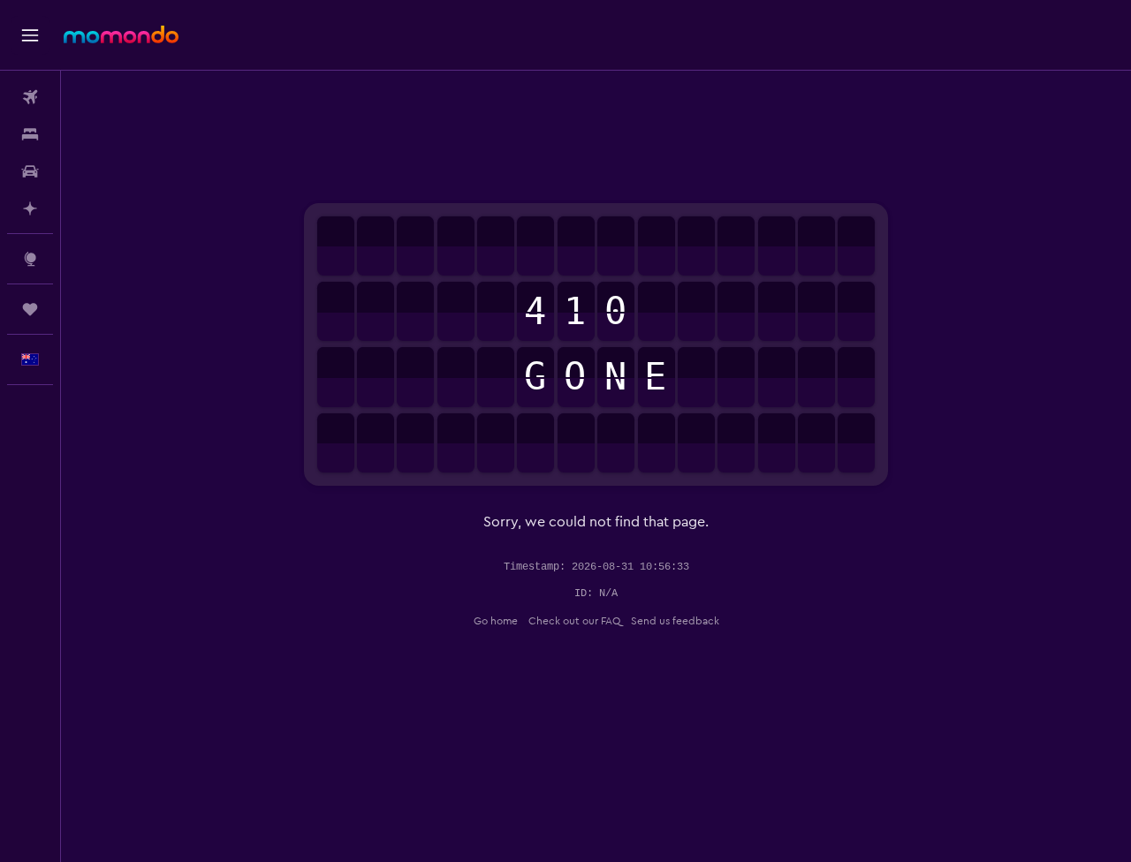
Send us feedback (675, 621)
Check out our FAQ (574, 621)
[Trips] (30, 309)
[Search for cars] (30, 171)
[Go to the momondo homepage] (121, 34)
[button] (30, 35)
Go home (496, 621)
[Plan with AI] (30, 208)
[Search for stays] (30, 134)
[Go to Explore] (30, 258)
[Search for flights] (30, 97)
